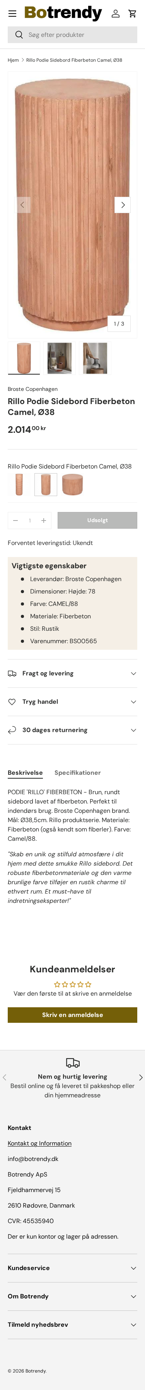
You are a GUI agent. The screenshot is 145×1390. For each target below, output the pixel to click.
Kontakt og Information (40, 1143)
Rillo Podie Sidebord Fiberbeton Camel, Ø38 (74, 60)
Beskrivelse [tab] (25, 773)
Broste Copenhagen (33, 388)
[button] (132, 13)
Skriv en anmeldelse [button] (72, 1015)
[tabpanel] (72, 847)
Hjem (13, 60)
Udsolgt (97, 520)
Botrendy (36, 1371)
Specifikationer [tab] (78, 773)
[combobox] (72, 34)
